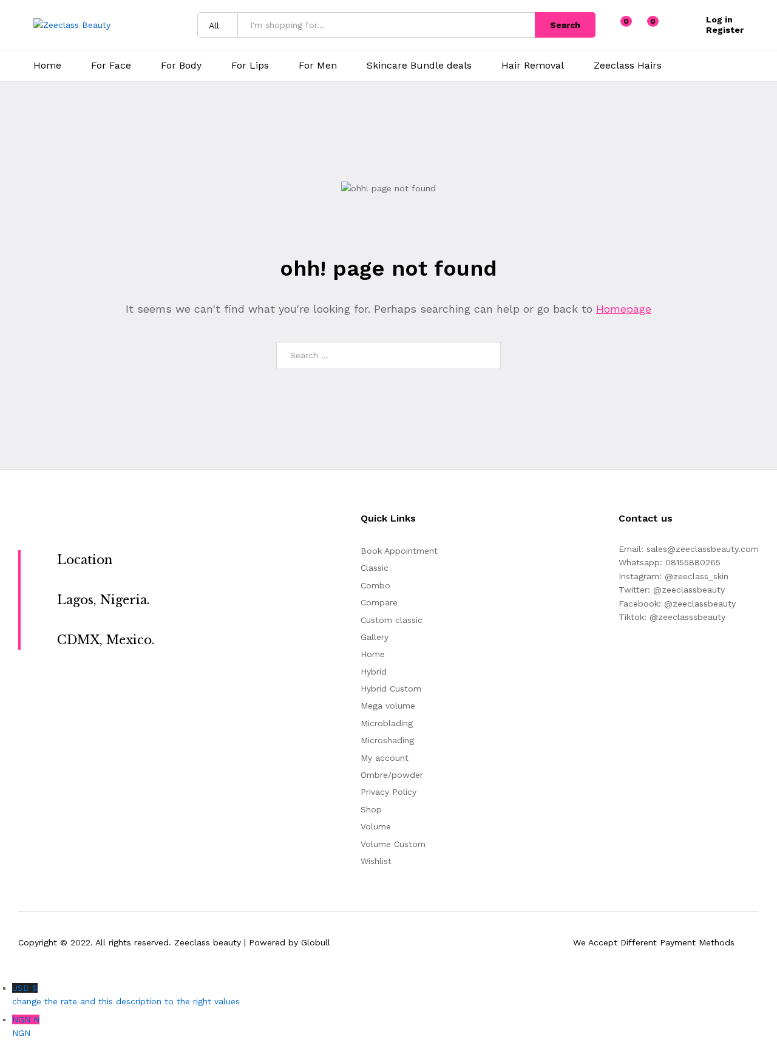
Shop (371, 809)
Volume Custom (393, 844)
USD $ (126, 994)
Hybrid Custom (391, 688)
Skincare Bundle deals (419, 65)
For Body (181, 65)
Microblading (387, 723)
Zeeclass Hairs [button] (628, 65)
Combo (375, 585)
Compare (379, 602)
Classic (374, 568)
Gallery (374, 637)
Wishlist (376, 861)
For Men (318, 65)
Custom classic (391, 620)
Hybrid (374, 671)
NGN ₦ (25, 1026)
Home (47, 65)
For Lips (250, 65)
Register (725, 30)
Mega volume (388, 705)
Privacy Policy (388, 792)
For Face (111, 65)
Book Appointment (399, 551)
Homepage (623, 308)
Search (565, 25)
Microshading (387, 740)
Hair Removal (532, 65)
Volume (376, 826)
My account (385, 758)
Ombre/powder (392, 775)
